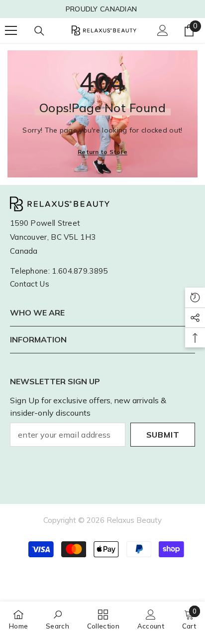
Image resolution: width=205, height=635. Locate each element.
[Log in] (162, 30)
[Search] (39, 31)
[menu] (11, 30)
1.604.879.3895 (79, 271)
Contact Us (29, 284)
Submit (163, 435)
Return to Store (102, 152)
